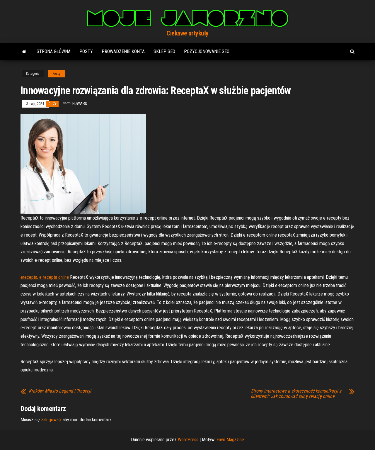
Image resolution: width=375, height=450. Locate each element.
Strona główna (54, 51)
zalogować (51, 419)
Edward (79, 103)
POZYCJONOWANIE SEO (206, 51)
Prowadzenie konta (123, 51)
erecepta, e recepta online (45, 277)
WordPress (188, 439)
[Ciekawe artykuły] (24, 51)
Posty (86, 51)
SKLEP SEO (164, 51)
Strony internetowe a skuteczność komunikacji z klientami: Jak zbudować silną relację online (296, 393)
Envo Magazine (230, 439)
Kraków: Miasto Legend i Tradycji (60, 391)
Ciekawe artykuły (187, 33)
